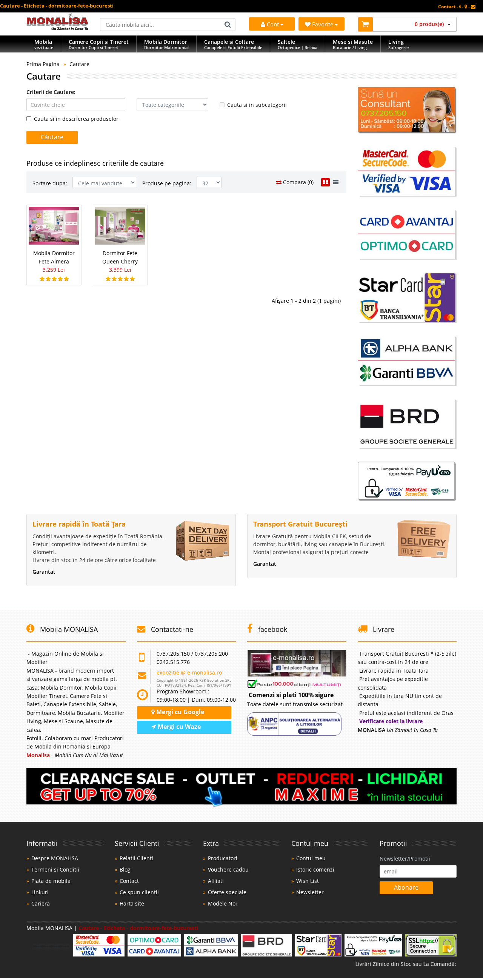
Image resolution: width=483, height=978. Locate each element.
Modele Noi (222, 903)
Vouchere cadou (228, 869)
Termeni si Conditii (55, 869)
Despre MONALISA (54, 858)
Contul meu (311, 858)
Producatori (222, 858)
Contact (129, 880)
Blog (125, 869)
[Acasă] (57, 28)
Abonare (406, 887)
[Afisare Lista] (335, 182)
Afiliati (216, 880)
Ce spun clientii (139, 892)
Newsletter (310, 892)
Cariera (40, 903)
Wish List (307, 880)
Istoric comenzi (315, 869)
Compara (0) (297, 182)
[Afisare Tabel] (325, 182)
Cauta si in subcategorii (257, 104)
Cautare (79, 64)
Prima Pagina (43, 64)
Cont (272, 24)
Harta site (132, 903)
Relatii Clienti (136, 858)
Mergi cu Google (179, 712)
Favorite (323, 24)
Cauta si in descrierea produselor (76, 118)
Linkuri (40, 892)
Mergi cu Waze (178, 726)
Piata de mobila (51, 880)
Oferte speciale (227, 892)
